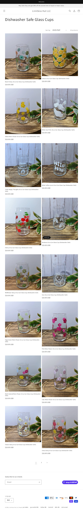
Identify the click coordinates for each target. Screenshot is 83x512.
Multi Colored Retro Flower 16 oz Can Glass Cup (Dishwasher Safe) (23, 395)
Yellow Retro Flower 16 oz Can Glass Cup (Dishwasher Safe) (22, 136)
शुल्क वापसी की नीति (34, 507)
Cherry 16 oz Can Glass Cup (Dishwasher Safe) (18, 248)
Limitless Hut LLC (13, 507)
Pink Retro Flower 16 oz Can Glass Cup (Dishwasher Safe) (59, 349)
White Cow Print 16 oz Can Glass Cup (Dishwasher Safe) (58, 130)
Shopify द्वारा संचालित (23, 507)
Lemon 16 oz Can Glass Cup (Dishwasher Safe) (55, 78)
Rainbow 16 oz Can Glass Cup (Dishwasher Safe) (56, 242)
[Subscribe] (39, 482)
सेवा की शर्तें (50, 507)
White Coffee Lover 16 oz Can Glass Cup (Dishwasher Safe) (59, 185)
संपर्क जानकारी (64, 507)
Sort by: (48, 30)
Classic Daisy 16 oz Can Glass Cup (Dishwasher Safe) (20, 444)
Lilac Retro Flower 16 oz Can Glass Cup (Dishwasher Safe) (59, 399)
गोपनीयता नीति (43, 507)
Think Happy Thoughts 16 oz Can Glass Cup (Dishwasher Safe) (21, 190)
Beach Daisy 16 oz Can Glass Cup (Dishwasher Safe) (20, 82)
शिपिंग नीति (57, 507)
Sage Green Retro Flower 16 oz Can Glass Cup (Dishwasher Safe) (22, 340)
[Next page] (47, 462)
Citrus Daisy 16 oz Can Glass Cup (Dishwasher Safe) (57, 450)
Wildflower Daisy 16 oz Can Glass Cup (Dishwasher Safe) (21, 293)
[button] (4, 11)
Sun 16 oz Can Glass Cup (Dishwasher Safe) (55, 295)
